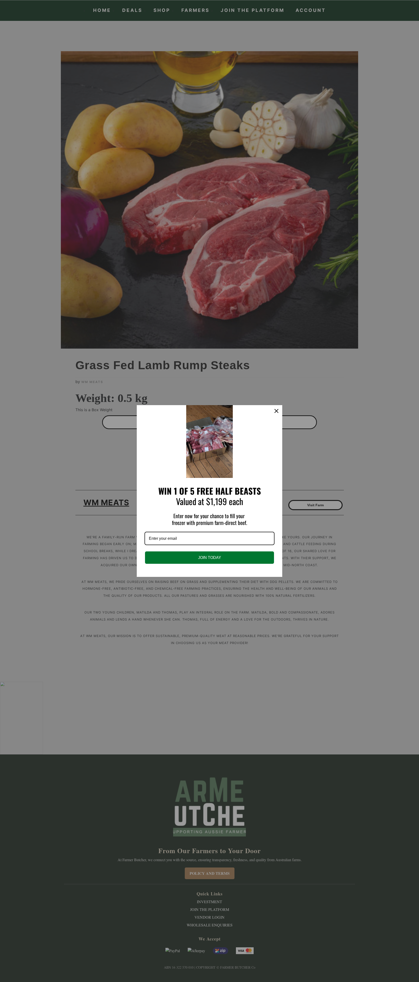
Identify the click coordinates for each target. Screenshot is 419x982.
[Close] (276, 411)
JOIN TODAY (209, 558)
